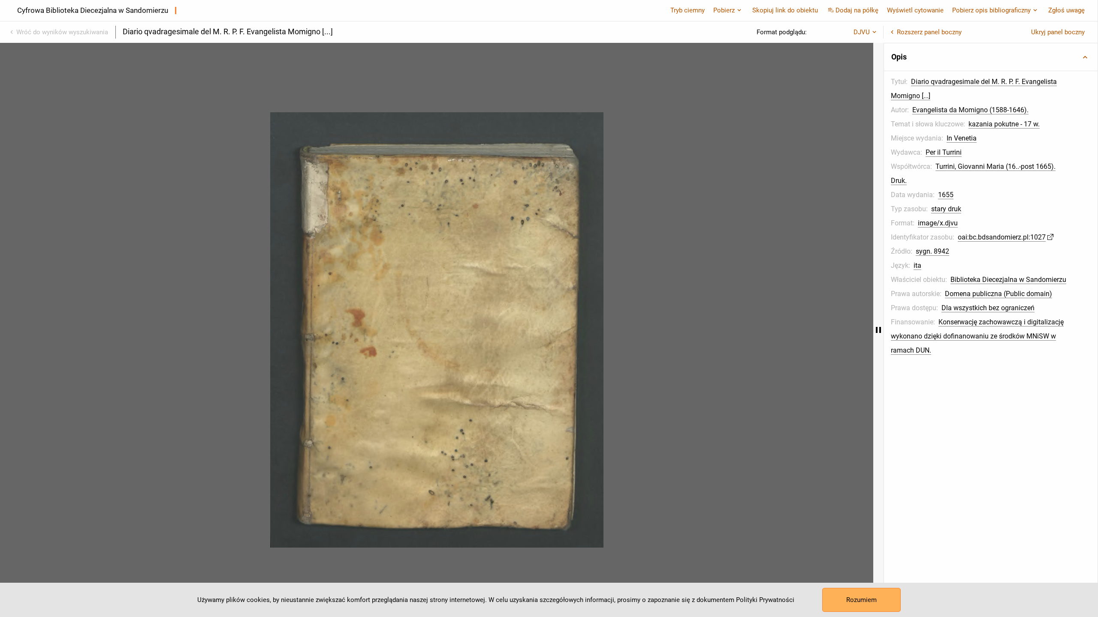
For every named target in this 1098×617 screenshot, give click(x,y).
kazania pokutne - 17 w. (1004, 124)
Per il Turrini (944, 152)
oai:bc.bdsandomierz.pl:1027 (1002, 237)
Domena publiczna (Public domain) (998, 294)
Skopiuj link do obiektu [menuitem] (785, 10)
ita (917, 265)
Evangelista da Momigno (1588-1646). (970, 110)
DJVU (862, 32)
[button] (991, 57)
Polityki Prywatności (765, 600)
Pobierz (724, 10)
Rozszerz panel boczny (929, 32)
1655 (945, 195)
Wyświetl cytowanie (915, 10)
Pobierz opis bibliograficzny (991, 10)
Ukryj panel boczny (1058, 32)
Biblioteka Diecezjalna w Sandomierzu (1008, 280)
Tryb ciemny (687, 10)
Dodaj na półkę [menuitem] (857, 10)
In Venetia (962, 138)
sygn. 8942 (932, 251)
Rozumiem (861, 600)
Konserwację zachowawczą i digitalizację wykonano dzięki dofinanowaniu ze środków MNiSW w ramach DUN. (977, 336)
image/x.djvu (938, 223)
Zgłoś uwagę (1066, 10)
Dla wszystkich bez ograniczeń (988, 308)
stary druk (946, 209)
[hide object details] (878, 330)
